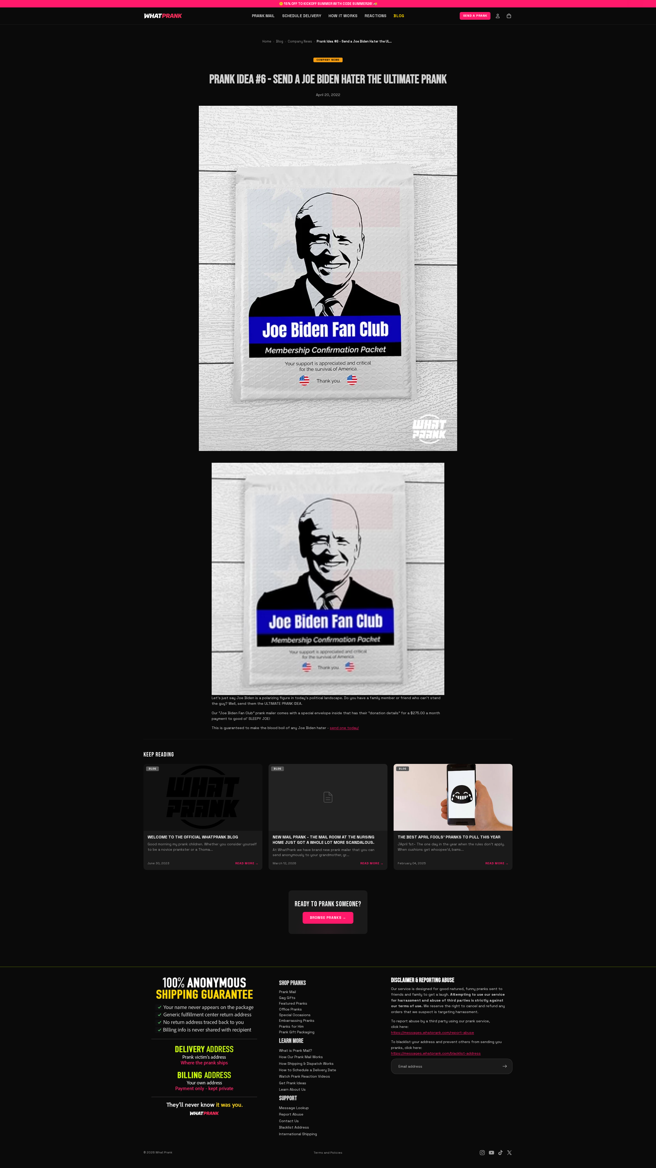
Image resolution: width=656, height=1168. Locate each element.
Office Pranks (290, 1009)
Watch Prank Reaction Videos (304, 1076)
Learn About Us (292, 1089)
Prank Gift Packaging (296, 1032)
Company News (300, 41)
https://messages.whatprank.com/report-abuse (432, 1032)
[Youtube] (491, 1153)
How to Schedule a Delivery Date (307, 1070)
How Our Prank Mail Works (301, 1057)
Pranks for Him (291, 1026)
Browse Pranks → (328, 918)
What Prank (164, 1152)
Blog (399, 15)
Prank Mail (263, 15)
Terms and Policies (328, 1153)
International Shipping (298, 1134)
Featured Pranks (293, 1003)
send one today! (344, 727)
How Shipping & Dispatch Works (306, 1063)
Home (266, 41)
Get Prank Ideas (292, 1083)
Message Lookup (294, 1108)
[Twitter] (509, 1153)
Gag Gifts (287, 997)
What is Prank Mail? (295, 1050)
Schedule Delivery (302, 15)
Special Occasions (295, 1015)
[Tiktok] (500, 1153)
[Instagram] (482, 1153)
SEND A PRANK (475, 16)
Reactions (375, 15)
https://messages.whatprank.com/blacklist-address (436, 1053)
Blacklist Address (294, 1127)
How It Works (343, 15)
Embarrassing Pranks (296, 1020)
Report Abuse (291, 1114)
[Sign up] (504, 1066)
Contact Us (289, 1121)
